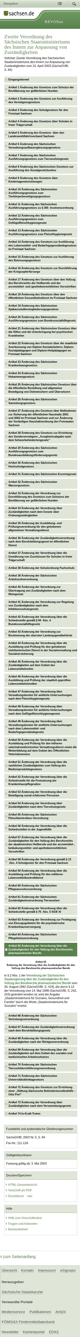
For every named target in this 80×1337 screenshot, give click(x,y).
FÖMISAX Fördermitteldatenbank (28, 1322)
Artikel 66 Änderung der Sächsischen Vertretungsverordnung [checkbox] (32, 1017)
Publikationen (40, 1312)
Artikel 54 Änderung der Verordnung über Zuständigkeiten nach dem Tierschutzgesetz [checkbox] (37, 805)
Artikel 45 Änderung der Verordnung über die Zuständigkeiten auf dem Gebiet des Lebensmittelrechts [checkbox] (37, 665)
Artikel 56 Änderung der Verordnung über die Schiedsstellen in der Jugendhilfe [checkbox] (37, 827)
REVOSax (54, 21)
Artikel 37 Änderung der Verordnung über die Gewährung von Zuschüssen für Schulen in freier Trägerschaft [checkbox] (40, 556)
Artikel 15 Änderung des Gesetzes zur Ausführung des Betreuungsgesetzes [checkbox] (41, 258)
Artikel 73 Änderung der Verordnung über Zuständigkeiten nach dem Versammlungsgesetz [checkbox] (39, 1104)
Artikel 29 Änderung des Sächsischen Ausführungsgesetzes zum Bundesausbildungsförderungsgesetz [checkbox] (32, 451)
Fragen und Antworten (22, 1223)
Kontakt (27, 1270)
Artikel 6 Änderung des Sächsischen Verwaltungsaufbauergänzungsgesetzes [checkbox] (34, 146)
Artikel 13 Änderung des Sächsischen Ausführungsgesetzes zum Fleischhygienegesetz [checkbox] (40, 232)
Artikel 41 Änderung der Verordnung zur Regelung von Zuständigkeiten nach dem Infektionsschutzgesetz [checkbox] (41, 605)
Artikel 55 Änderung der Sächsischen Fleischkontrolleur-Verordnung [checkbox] (32, 816)
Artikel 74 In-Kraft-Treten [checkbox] (24, 1113)
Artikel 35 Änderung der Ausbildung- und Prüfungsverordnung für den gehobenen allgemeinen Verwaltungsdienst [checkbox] (35, 527)
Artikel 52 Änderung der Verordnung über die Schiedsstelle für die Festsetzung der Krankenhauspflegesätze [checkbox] (37, 780)
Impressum (47, 1270)
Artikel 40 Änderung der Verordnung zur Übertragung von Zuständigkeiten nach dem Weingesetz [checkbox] (36, 590)
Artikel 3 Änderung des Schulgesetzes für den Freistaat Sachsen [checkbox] (38, 112)
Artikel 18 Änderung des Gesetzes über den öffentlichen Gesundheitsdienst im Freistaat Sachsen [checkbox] (42, 296)
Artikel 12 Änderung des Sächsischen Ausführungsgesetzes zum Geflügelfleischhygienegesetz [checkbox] (32, 219)
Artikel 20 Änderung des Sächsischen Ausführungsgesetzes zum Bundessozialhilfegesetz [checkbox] (42, 319)
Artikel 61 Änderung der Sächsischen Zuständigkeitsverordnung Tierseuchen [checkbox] (34, 898)
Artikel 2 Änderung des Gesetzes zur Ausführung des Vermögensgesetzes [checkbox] (40, 100)
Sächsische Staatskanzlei (22, 1292)
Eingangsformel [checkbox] (18, 79)
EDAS (54, 1332)
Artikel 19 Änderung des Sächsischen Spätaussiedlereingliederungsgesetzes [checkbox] (33, 307)
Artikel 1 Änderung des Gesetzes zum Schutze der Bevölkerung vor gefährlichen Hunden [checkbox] (41, 89)
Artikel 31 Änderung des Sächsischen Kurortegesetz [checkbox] (42, 474)
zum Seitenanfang (19, 1256)
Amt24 (60, 1312)
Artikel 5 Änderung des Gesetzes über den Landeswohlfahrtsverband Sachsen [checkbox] (36, 134)
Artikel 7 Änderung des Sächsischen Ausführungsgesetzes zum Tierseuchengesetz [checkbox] (38, 157)
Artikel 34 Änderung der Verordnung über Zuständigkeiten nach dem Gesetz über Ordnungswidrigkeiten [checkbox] (35, 512)
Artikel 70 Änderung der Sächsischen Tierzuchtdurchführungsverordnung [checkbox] (32, 1066)
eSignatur (68, 1270)
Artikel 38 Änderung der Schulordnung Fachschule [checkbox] (41, 567)
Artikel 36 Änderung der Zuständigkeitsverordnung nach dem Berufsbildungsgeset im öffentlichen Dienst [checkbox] (41, 542)
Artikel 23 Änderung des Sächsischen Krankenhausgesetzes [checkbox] (32, 363)
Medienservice (13, 1312)
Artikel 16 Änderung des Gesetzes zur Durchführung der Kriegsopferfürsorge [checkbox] (42, 270)
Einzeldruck (16, 1196)
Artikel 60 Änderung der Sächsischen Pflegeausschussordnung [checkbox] (32, 887)
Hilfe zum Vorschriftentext (25, 1218)
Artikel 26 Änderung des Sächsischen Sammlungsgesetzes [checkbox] (32, 401)
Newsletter (10, 1332)
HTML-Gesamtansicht (22, 1184)
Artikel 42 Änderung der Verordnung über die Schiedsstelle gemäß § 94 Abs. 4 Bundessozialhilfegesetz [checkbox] (37, 620)
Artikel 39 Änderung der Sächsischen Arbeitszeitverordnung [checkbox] (32, 577)
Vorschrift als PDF (20, 1190)
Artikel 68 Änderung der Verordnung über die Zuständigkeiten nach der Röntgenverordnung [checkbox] (38, 1040)
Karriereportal (33, 1332)
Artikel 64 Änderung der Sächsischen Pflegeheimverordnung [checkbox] (32, 936)
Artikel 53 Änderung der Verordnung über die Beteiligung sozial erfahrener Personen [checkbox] (37, 793)
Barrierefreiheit (18, 1229)
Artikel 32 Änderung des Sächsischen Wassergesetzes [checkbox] (32, 483)
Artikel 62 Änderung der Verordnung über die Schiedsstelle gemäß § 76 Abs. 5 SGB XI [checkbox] (37, 910)
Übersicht (9, 1270)
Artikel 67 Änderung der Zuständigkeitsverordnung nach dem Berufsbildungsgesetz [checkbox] (41, 1029)
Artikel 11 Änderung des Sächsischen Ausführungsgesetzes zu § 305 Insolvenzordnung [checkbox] (40, 206)
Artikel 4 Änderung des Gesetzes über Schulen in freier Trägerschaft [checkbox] (40, 123)
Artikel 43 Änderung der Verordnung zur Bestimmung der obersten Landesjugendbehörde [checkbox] (40, 633)
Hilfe (29, 1196)
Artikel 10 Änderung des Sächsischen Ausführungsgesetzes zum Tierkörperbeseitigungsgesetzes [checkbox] (32, 193)
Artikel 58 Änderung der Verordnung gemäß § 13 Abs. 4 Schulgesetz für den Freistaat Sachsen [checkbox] (39, 861)
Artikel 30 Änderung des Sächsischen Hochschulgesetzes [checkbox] (32, 464)
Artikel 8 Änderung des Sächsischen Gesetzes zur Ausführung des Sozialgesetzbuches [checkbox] (40, 168)
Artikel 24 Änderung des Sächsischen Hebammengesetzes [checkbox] (32, 375)
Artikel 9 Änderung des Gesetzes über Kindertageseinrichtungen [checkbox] (33, 180)
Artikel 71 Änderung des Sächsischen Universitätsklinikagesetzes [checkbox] (32, 1077)
